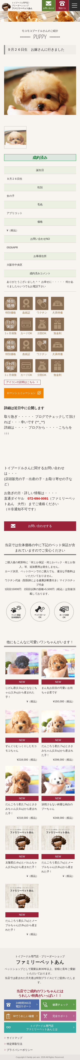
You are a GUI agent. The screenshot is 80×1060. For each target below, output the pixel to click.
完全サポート (60, 1016)
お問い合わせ (48, 8)
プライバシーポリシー (20, 1049)
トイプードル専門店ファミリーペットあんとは (41, 1027)
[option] (40, 91)
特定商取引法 (14, 1043)
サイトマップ (14, 1037)
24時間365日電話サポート (23, 1004)
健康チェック (60, 1004)
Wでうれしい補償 (23, 1016)
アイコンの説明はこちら (20, 382)
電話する (62, 8)
